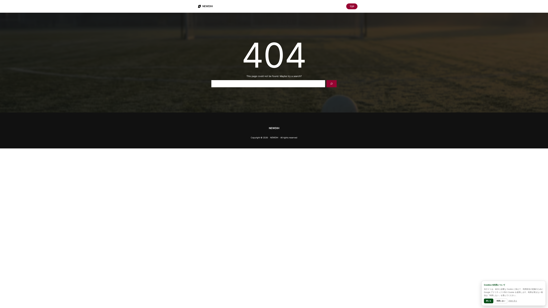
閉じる (488, 301)
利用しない (501, 301)
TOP (352, 6)
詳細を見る (512, 301)
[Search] (332, 83)
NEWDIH (207, 6)
